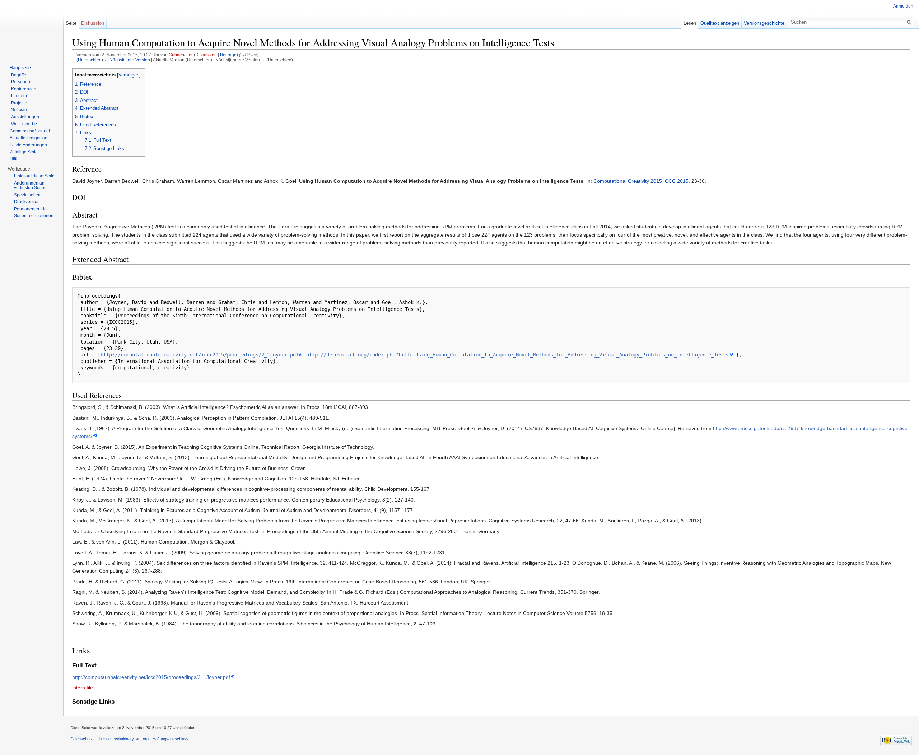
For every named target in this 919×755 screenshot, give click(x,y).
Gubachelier (181, 54)
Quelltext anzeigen (719, 23)
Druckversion (27, 201)
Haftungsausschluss (170, 739)
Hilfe (14, 159)
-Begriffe (18, 75)
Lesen (690, 23)
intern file (82, 687)
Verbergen (128, 75)
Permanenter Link (31, 208)
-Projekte (18, 103)
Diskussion (206, 54)
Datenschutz (81, 739)
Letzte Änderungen (28, 145)
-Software (19, 109)
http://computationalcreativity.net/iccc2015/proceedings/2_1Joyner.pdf (200, 355)
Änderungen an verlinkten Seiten (30, 186)
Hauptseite (20, 67)
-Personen (20, 81)
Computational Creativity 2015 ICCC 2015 (641, 181)
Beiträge (228, 54)
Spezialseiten (27, 194)
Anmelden (903, 6)
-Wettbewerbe (23, 123)
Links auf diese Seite (34, 175)
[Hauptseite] (31, 28)
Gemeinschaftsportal (30, 131)
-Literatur (18, 95)
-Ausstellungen (24, 117)
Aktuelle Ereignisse (28, 137)
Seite (71, 23)
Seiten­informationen (33, 215)
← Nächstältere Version (127, 59)
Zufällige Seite (24, 151)
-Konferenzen (23, 89)
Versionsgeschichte (764, 23)
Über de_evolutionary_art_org (123, 739)
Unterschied (90, 59)
